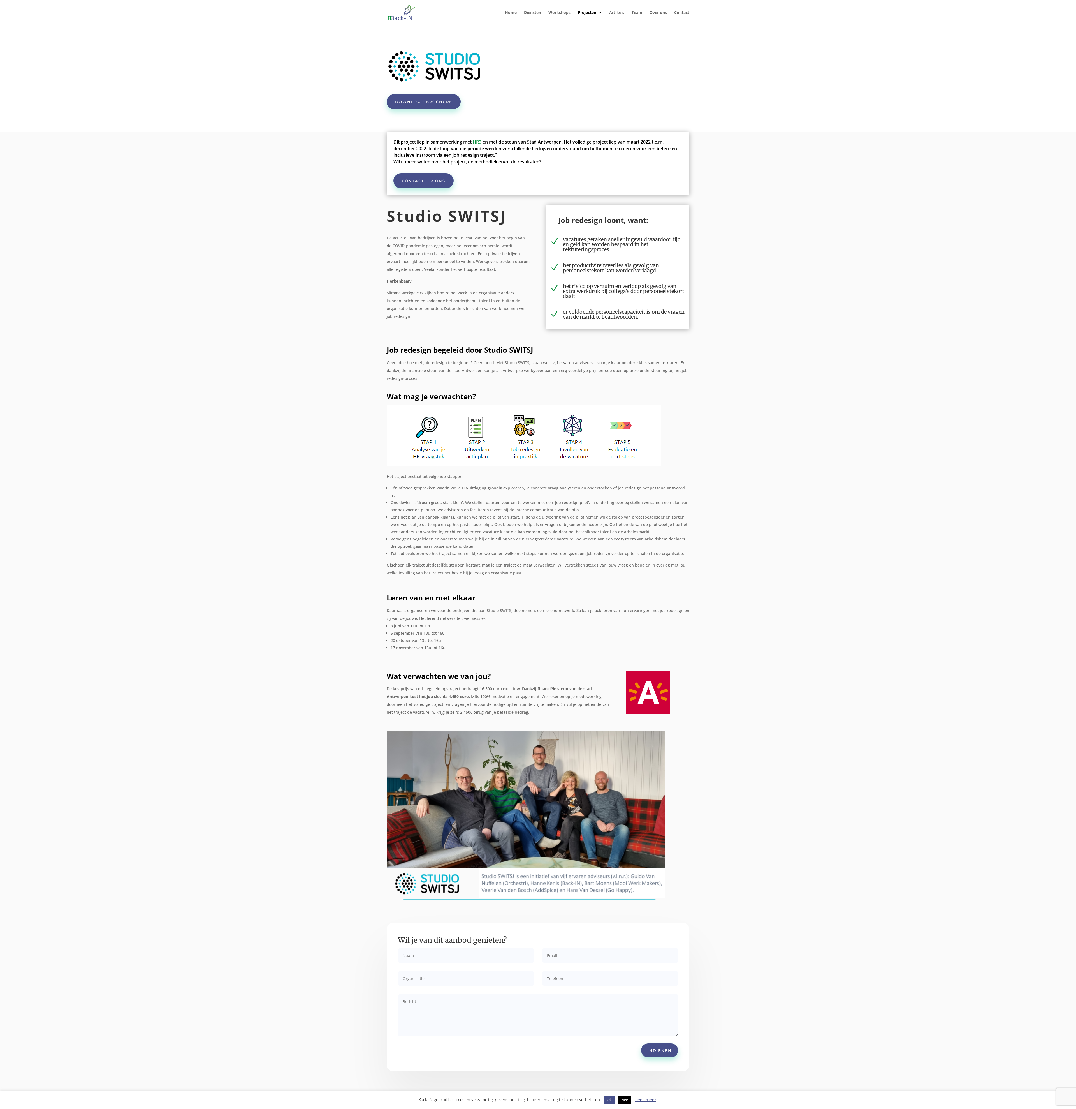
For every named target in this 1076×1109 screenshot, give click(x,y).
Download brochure (423, 102)
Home (511, 13)
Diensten (532, 13)
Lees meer (645, 1099)
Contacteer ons (423, 181)
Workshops (559, 13)
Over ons (658, 13)
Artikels (616, 13)
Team (637, 13)
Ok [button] (609, 1099)
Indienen (660, 1050)
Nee (624, 1099)
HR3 (477, 142)
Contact (681, 13)
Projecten (587, 13)
